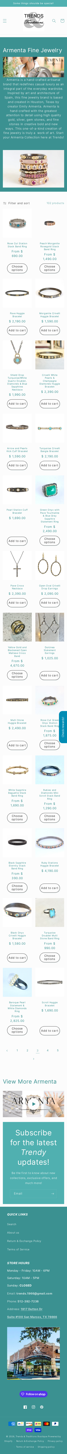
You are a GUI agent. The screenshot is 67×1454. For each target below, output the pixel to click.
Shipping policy (46, 1447)
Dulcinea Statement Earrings (50, 650)
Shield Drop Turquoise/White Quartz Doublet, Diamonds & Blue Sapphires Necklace (17, 382)
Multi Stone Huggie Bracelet (17, 721)
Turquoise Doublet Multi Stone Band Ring (49, 935)
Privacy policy (55, 1441)
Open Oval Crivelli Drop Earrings (49, 587)
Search (11, 1224)
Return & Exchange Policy (24, 1241)
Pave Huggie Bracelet (17, 315)
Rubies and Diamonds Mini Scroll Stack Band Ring (49, 794)
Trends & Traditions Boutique (32, 1436)
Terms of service (25, 1447)
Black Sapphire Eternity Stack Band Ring (17, 865)
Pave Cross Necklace (17, 587)
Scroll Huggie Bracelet (50, 1004)
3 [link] (38, 1050)
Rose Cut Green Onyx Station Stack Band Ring (49, 723)
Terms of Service (18, 1249)
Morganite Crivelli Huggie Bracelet (49, 315)
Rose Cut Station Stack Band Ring (17, 245)
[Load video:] (33, 1104)
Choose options (17, 268)
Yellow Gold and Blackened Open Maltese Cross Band (17, 651)
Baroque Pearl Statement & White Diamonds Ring (17, 1007)
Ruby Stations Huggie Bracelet (49, 864)
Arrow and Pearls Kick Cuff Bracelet (17, 450)
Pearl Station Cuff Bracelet (17, 511)
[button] (5, 21)
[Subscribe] (53, 1193)
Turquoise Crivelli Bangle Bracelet (49, 450)
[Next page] (33, 1059)
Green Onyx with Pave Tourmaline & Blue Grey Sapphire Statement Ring (49, 516)
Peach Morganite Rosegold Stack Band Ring (49, 246)
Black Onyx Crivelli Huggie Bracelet (17, 935)
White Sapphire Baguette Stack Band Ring (17, 793)
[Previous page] (7, 1051)
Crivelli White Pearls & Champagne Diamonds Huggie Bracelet (49, 381)
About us (13, 1232)
